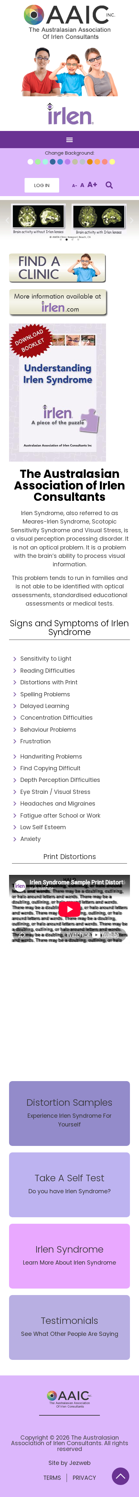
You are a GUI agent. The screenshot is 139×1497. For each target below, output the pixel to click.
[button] (69, 139)
